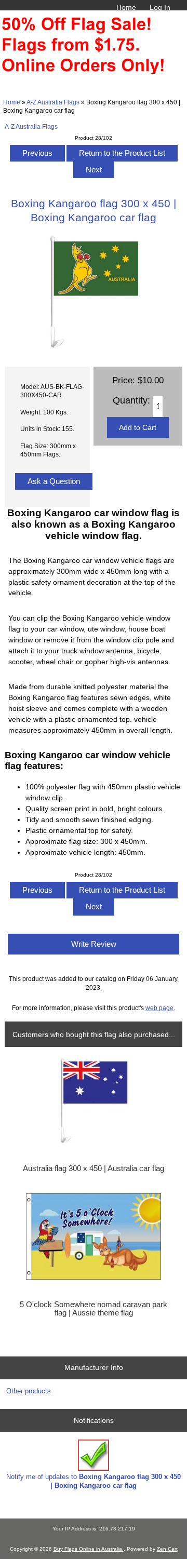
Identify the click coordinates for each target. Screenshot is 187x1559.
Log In (160, 7)
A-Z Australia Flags (52, 102)
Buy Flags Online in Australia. (89, 1549)
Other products (28, 1391)
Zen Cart (167, 1549)
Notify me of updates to (93, 1481)
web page (159, 1007)
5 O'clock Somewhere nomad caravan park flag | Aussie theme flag (93, 1308)
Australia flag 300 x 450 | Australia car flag (93, 1168)
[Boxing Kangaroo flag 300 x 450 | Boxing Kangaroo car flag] (93, 346)
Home (126, 7)
